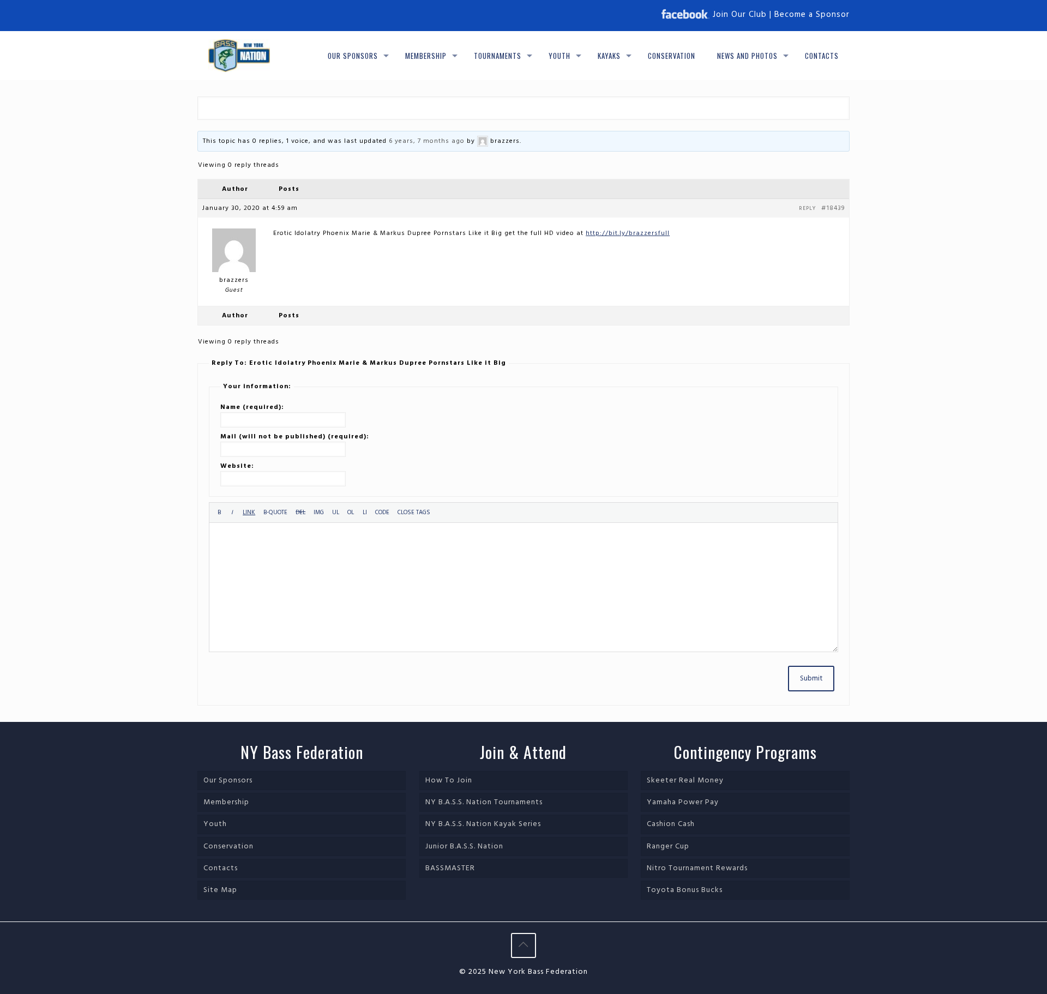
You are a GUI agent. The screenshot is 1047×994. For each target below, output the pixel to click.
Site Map (220, 890)
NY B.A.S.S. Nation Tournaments (484, 802)
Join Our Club (740, 14)
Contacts (220, 868)
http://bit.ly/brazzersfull (628, 233)
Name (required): (252, 407)
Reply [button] (807, 208)
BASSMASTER (450, 868)
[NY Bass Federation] (239, 55)
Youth (215, 824)
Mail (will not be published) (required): (294, 437)
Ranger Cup (668, 846)
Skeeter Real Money (685, 780)
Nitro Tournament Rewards (697, 868)
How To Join (448, 780)
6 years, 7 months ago (427, 141)
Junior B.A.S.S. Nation (464, 846)
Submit (811, 678)
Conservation (228, 846)
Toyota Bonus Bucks (685, 890)
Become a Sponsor (812, 14)
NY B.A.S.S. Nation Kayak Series (483, 824)
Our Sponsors (227, 780)
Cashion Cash (671, 824)
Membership (226, 802)
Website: (237, 466)
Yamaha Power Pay (683, 802)
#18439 (833, 208)
